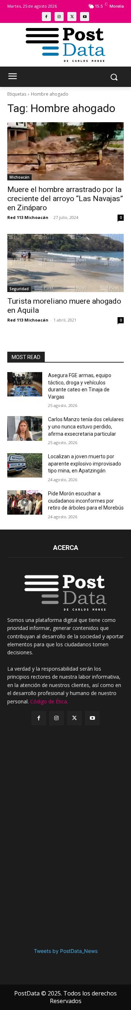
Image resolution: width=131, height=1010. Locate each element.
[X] (71, 16)
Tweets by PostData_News (66, 951)
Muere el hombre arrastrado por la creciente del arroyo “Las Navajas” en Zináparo (65, 198)
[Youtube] (84, 16)
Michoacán (19, 177)
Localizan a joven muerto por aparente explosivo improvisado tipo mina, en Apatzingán (84, 464)
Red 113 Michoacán (27, 217)
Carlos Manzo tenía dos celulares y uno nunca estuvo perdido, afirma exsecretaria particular (86, 426)
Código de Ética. (49, 701)
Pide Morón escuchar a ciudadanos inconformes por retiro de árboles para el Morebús (86, 501)
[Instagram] (59, 16)
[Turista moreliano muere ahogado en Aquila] (65, 263)
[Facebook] (46, 16)
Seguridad (19, 288)
